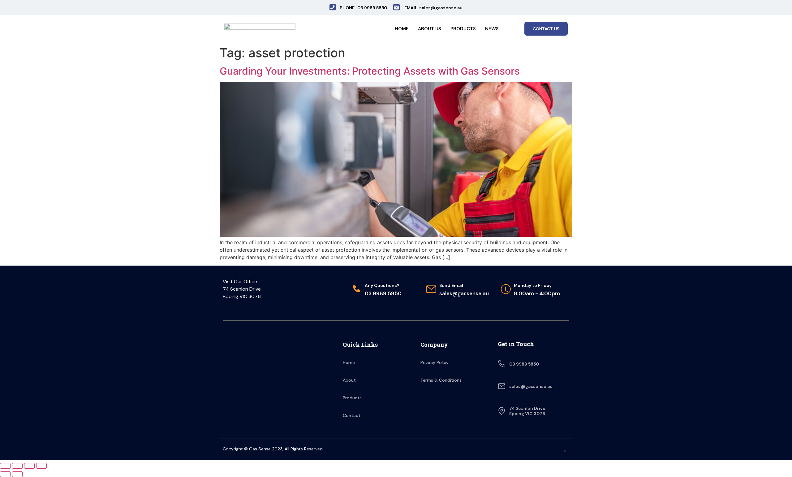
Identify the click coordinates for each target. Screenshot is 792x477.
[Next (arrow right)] (17, 474)
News (492, 29)
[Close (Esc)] (5, 466)
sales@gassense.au (531, 386)
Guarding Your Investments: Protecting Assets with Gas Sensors (370, 71)
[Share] (17, 466)
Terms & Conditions (441, 380)
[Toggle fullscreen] (29, 466)
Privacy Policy (434, 362)
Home (402, 29)
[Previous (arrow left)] (5, 474)
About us (429, 29)
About (349, 380)
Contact (351, 415)
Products (463, 29)
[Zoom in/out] (41, 466)
